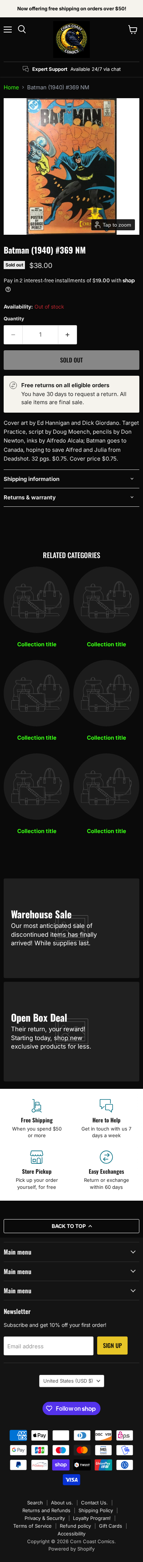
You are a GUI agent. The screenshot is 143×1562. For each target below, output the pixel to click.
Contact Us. (94, 1503)
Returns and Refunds (46, 1510)
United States (68, 1381)
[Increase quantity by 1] (67, 334)
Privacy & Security (45, 1518)
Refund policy (75, 1526)
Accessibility (71, 1534)
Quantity (14, 318)
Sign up (112, 1345)
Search (35, 1503)
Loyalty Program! (92, 1518)
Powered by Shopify (71, 1549)
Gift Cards (110, 1526)
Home (11, 87)
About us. (62, 1503)
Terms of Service (32, 1526)
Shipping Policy (95, 1510)
